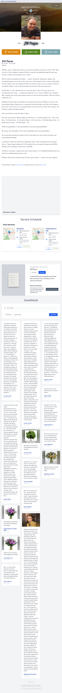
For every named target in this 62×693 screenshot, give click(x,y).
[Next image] (38, 520)
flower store (43, 165)
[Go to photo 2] (31, 525)
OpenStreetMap (32, 688)
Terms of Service (35, 686)
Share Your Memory (52, 289)
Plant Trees (26, 246)
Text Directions (19, 246)
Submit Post (53, 314)
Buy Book (42, 272)
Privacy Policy (27, 686)
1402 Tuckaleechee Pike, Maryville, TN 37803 (24, 241)
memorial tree (20, 165)
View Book (33, 272)
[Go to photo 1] (30, 525)
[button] (9, 232)
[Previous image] (23, 520)
